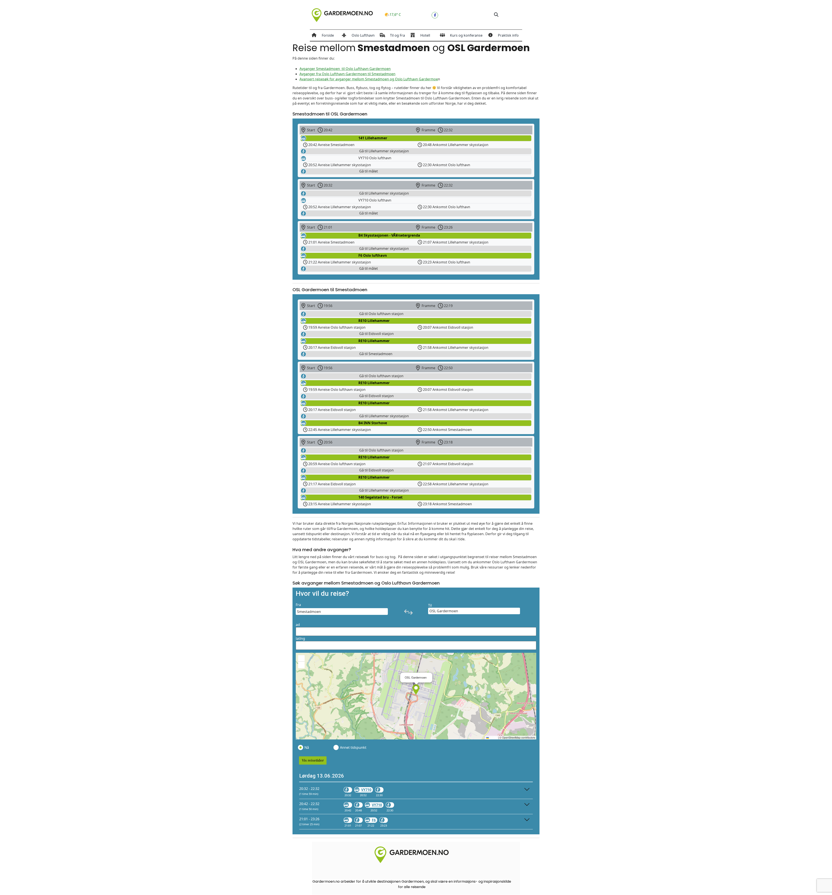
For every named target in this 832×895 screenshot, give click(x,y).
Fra (298, 604)
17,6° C (395, 14)
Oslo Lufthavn (363, 35)
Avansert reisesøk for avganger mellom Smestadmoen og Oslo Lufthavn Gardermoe (368, 79)
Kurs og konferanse (466, 35)
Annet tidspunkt (353, 747)
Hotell (425, 35)
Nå (306, 747)
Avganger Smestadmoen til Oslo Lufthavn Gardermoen (345, 68)
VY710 (366, 789)
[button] (496, 15)
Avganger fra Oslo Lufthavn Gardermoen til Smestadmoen (347, 73)
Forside (328, 35)
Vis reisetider (313, 760)
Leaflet (493, 737)
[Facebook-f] (435, 15)
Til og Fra (397, 35)
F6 (374, 820)
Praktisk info (508, 35)
